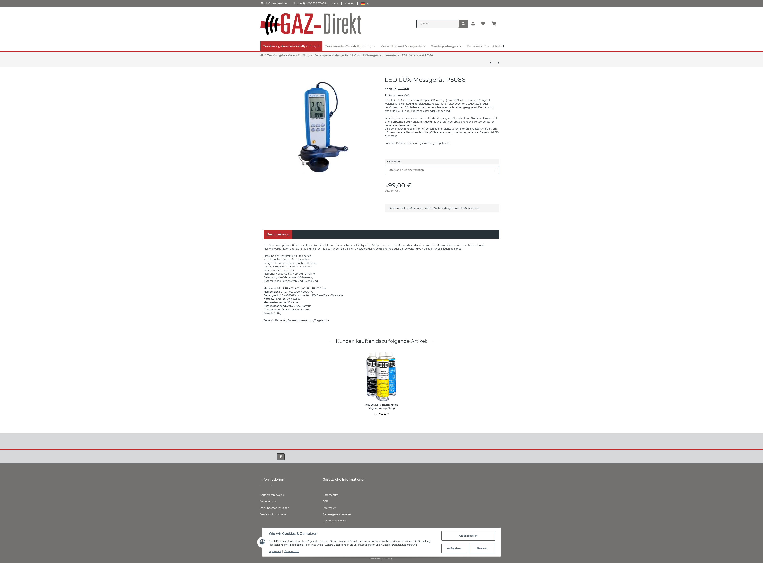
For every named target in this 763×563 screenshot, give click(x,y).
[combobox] (442, 170)
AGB (325, 501)
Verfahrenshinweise (272, 494)
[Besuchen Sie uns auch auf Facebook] (281, 456)
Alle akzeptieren (468, 535)
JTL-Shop (388, 558)
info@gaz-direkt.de (275, 3)
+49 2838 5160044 (317, 3)
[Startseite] (261, 55)
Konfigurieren (454, 548)
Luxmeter (403, 88)
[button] (365, 3)
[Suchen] (463, 24)
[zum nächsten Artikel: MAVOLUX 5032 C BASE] (499, 63)
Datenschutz (330, 494)
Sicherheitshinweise (334, 520)
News (335, 3)
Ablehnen (482, 548)
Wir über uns (268, 501)
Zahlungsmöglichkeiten (274, 507)
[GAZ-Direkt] (310, 24)
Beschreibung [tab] (278, 234)
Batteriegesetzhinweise (337, 514)
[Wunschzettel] (483, 24)
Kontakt (349, 3)
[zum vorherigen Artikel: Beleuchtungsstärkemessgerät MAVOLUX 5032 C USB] (491, 63)
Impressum (330, 507)
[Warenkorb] (495, 24)
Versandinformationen (273, 514)
